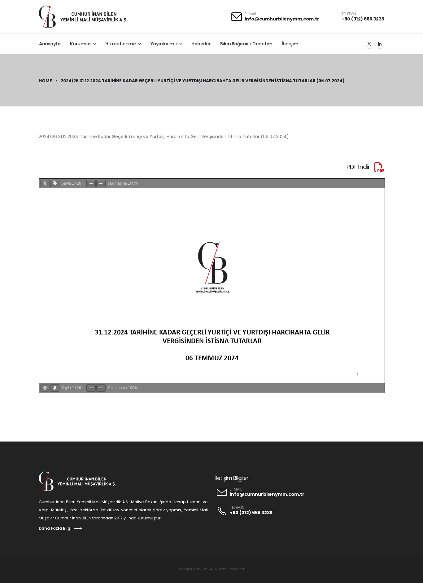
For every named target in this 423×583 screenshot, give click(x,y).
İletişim (290, 44)
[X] (369, 44)
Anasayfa (49, 44)
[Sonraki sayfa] (54, 183)
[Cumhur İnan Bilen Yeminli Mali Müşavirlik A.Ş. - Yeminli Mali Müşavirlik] (87, 17)
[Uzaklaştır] (91, 183)
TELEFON (237, 507)
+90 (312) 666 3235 (363, 19)
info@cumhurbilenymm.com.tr (282, 19)
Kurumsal (81, 44)
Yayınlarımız (164, 44)
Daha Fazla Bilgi (55, 528)
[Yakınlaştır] (101, 183)
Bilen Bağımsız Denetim (246, 44)
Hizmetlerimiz (121, 44)
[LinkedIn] (379, 44)
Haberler (201, 44)
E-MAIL (236, 489)
